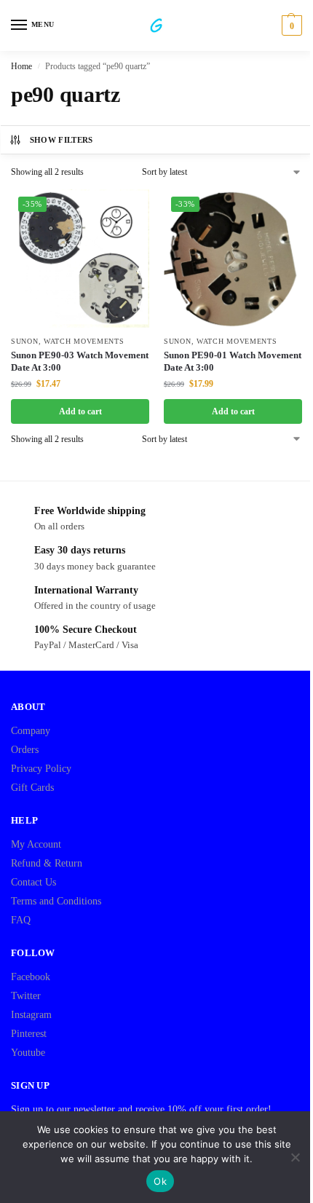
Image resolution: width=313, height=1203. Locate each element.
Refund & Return (46, 863)
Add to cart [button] (80, 411)
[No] (295, 1157)
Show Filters (61, 139)
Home (21, 66)
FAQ (21, 920)
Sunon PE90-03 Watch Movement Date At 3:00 (79, 361)
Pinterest (29, 1033)
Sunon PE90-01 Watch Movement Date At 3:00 (232, 361)
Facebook (30, 976)
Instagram (31, 1014)
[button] (290, 25)
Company (30, 730)
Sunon (25, 341)
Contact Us (33, 882)
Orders (25, 749)
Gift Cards (32, 787)
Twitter (26, 995)
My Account (36, 844)
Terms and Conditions (56, 901)
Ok (160, 1181)
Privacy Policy (41, 768)
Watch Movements (84, 341)
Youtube (28, 1052)
